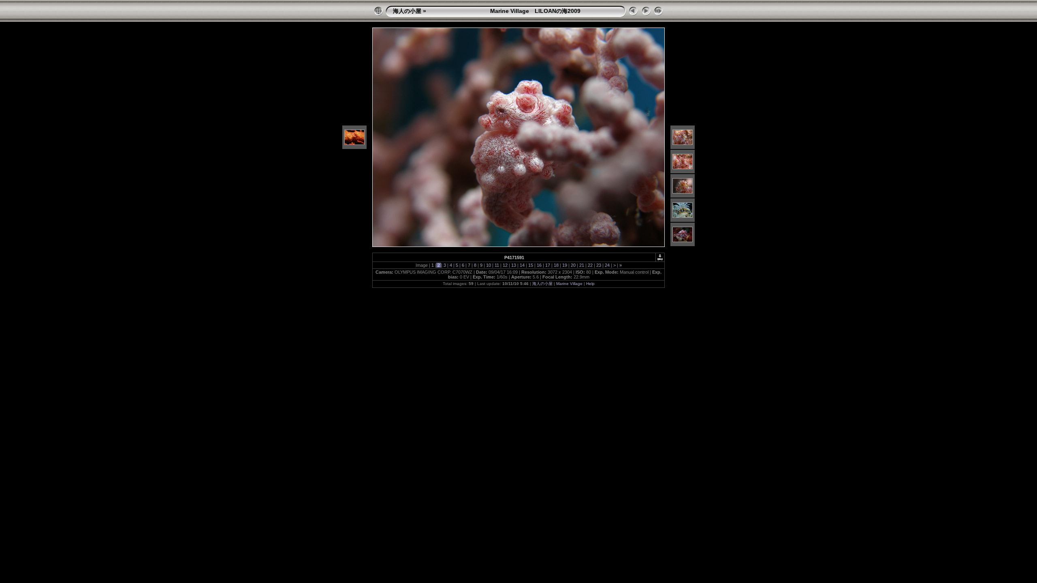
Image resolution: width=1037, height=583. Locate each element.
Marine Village (569, 283)
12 (505, 265)
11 (496, 265)
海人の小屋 (407, 11)
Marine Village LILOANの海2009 (504, 11)
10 (488, 265)
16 (539, 265)
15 (530, 265)
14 (522, 265)
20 (573, 265)
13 (513, 265)
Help (590, 283)
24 (607, 265)
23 (598, 265)
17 (547, 265)
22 (590, 265)
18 (556, 265)
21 (581, 265)
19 (564, 265)
